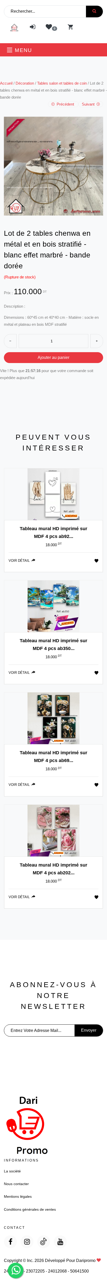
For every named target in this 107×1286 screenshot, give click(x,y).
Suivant (89, 104)
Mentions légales (18, 1196)
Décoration (25, 83)
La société (12, 1171)
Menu (22, 50)
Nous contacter (16, 1184)
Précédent (65, 104)
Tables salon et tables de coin (62, 83)
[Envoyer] (94, 11)
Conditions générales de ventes (30, 1209)
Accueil (6, 83)
